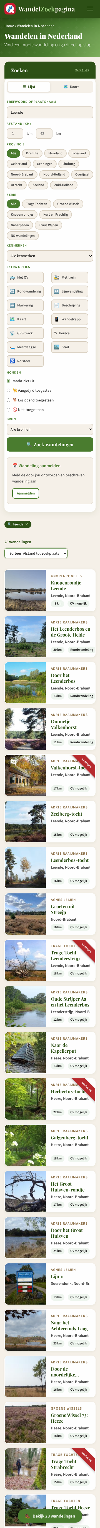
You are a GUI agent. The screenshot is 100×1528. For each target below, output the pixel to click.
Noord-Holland (54, 174)
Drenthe (32, 153)
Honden (14, 372)
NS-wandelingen (23, 235)
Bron (11, 419)
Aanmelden (26, 493)
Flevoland (55, 153)
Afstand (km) (19, 123)
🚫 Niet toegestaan (28, 409)
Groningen (44, 163)
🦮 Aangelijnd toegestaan (32, 390)
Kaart (71, 86)
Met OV (18, 277)
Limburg (68, 163)
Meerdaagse (22, 347)
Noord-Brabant (22, 174)
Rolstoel (19, 361)
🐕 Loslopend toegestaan (33, 400)
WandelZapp (67, 319)
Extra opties (18, 267)
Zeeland (38, 184)
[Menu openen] (90, 8)
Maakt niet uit (23, 381)
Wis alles (82, 70)
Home (9, 25)
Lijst (28, 86)
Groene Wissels (68, 203)
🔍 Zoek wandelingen (49, 444)
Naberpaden (20, 225)
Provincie (15, 144)
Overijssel (82, 174)
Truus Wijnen (48, 225)
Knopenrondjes (22, 214)
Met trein (65, 277)
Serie (11, 194)
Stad (61, 347)
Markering (21, 305)
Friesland (79, 153)
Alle (13, 153)
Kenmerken (17, 245)
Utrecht (16, 184)
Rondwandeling (25, 291)
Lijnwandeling (68, 291)
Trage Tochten (36, 203)
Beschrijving (67, 305)
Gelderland (19, 163)
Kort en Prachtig (55, 214)
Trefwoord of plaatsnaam (31, 101)
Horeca (62, 333)
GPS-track (21, 333)
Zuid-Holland (63, 184)
